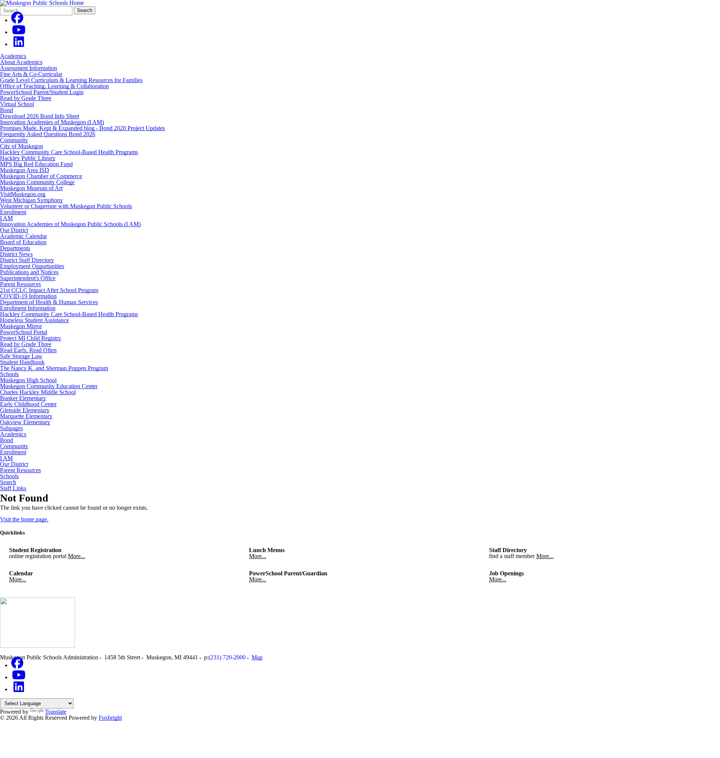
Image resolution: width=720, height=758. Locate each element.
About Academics (21, 62)
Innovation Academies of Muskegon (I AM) (52, 122)
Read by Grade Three (25, 98)
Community (14, 140)
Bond (6, 110)
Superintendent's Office (28, 278)
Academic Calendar (23, 236)
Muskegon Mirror (21, 326)
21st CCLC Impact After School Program (49, 290)
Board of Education (23, 242)
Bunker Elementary (23, 398)
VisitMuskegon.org (22, 194)
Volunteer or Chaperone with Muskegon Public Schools (66, 206)
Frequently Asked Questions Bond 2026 (47, 134)
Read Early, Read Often (28, 350)
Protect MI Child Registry (30, 338)
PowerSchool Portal (23, 332)
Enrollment (13, 212)
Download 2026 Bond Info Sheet (39, 116)
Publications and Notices (29, 272)
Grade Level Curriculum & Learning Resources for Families (71, 80)
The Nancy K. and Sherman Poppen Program (54, 368)
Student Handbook (22, 362)
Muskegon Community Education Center (49, 386)
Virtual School (17, 104)
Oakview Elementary (25, 422)
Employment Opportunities (32, 266)
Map (257, 657)
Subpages (11, 428)
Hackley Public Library (28, 158)
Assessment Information (28, 68)
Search (84, 10)
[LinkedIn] (18, 44)
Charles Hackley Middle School (38, 392)
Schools (9, 374)
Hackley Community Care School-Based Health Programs (69, 152)
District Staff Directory (27, 260)
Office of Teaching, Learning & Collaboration (54, 86)
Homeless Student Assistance (34, 320)
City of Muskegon (21, 146)
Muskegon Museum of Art (31, 188)
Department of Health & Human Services (49, 302)
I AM (6, 218)
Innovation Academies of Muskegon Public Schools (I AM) (70, 224)
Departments (15, 248)
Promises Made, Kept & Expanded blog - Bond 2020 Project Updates (82, 128)
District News (16, 254)
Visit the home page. (24, 519)
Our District (14, 230)
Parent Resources (20, 284)
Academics (13, 56)
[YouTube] (18, 32)
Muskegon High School (28, 380)
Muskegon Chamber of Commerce (41, 176)
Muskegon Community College (37, 182)
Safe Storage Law (21, 356)
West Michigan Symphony (31, 200)
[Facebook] (17, 20)
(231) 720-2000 (227, 657)
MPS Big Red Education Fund (36, 164)
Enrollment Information (28, 308)
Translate (55, 711)
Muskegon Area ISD (24, 170)
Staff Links (13, 488)
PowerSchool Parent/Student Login (42, 92)
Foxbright (110, 717)
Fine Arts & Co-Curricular (31, 74)
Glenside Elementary (25, 410)
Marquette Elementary (26, 416)
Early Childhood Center (28, 404)
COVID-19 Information (28, 296)
